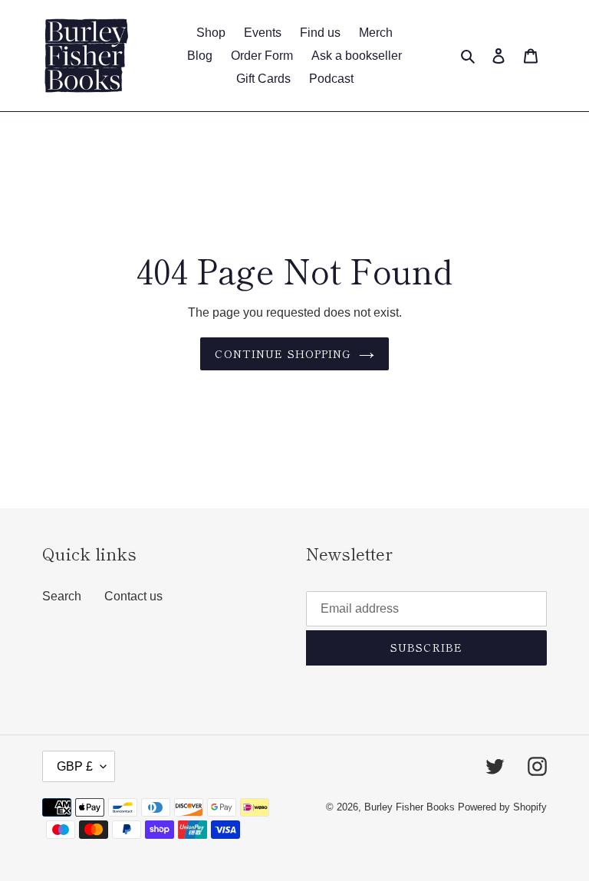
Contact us (133, 596)
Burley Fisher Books (411, 807)
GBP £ (75, 766)
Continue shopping (282, 353)
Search (61, 596)
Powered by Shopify (502, 807)
